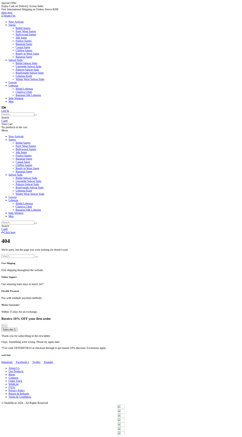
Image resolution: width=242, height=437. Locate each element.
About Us (14, 368)
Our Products (16, 371)
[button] (6, 12)
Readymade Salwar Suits (30, 72)
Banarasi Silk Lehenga (28, 95)
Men (11, 101)
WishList (13, 384)
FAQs (12, 387)
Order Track (15, 380)
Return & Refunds (19, 393)
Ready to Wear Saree (27, 53)
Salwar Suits (15, 60)
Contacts (13, 377)
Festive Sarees (24, 40)
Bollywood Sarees (26, 34)
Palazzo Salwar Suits (27, 69)
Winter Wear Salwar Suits (30, 79)
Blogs (12, 374)
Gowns (13, 82)
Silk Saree (21, 37)
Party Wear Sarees (26, 31)
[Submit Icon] (35, 115)
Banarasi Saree (24, 44)
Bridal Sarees (23, 28)
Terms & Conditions (20, 396)
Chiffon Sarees (24, 50)
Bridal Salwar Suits (26, 63)
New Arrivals (16, 21)
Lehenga (13, 85)
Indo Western (16, 98)
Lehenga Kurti (24, 75)
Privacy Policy (17, 390)
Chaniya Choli (24, 91)
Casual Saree (23, 47)
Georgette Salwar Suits (28, 66)
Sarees (12, 24)
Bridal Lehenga (24, 88)
